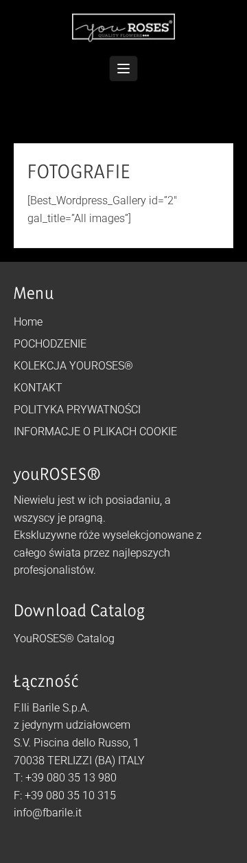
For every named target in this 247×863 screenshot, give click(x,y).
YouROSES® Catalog (64, 638)
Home (28, 321)
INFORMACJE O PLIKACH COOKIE (95, 431)
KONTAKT (38, 387)
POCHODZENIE (50, 343)
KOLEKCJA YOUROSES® (73, 365)
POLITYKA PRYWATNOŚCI (77, 409)
